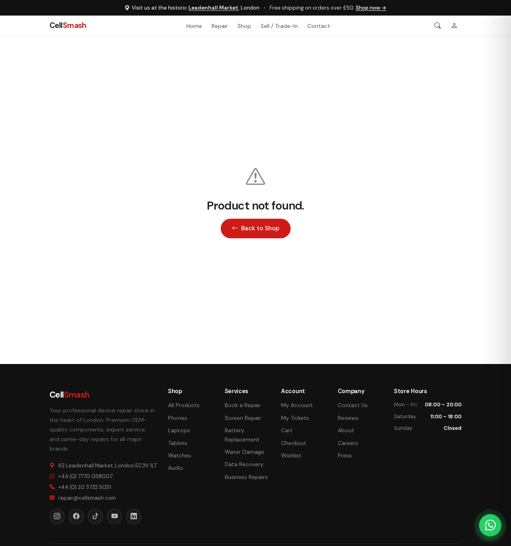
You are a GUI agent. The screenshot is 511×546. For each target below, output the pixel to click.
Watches (179, 455)
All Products (184, 405)
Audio (175, 467)
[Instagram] (57, 516)
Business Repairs (246, 477)
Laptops (179, 430)
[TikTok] (95, 516)
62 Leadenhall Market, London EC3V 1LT (107, 465)
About (346, 430)
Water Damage (244, 451)
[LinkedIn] (133, 516)
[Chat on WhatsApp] (490, 525)
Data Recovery (244, 464)
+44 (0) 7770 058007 (85, 476)
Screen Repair (243, 417)
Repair (220, 26)
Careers (348, 443)
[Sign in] (454, 26)
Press (345, 455)
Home (194, 26)
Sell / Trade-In (279, 26)
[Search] (437, 26)
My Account (297, 405)
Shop (244, 26)
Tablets (177, 443)
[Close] (500, 273)
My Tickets (295, 417)
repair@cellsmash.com (87, 498)
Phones (177, 417)
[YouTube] (114, 516)
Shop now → (371, 7)
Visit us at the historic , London (195, 7)
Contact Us (353, 405)
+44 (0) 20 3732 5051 (84, 487)
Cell (68, 25)
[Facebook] (76, 516)
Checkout (293, 443)
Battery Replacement (242, 435)
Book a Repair (243, 405)
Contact (318, 26)
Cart (287, 430)
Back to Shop (260, 228)
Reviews (348, 417)
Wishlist (291, 455)
